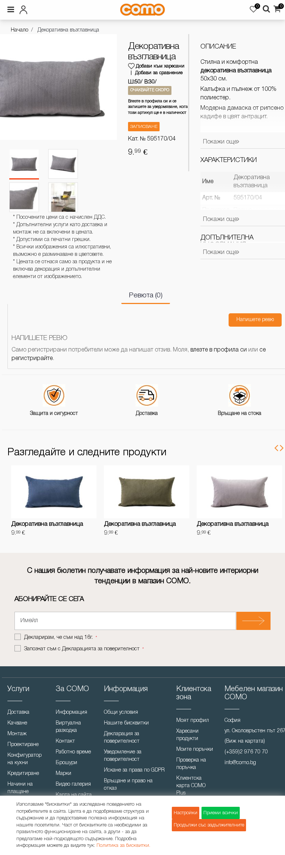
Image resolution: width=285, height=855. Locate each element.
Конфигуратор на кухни (24, 759)
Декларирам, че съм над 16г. (59, 637)
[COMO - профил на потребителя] (50, 8)
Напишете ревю (255, 319)
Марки (63, 773)
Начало (19, 30)
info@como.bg (240, 762)
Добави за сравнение (159, 73)
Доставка (18, 712)
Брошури (66, 762)
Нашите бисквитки (126, 723)
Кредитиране (23, 773)
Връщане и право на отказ (128, 785)
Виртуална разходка (68, 727)
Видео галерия (73, 784)
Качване (17, 723)
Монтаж (17, 734)
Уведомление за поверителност (122, 756)
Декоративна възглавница (47, 524)
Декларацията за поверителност (101, 649)
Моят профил (192, 720)
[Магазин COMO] (142, 9)
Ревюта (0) (146, 295)
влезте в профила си (218, 350)
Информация (71, 712)
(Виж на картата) (245, 741)
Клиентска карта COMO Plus (191, 786)
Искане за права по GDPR (134, 770)
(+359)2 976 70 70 (246, 752)
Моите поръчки (194, 749)
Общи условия (121, 712)
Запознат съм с (82, 649)
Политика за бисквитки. (123, 846)
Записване (143, 127)
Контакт (65, 741)
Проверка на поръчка (191, 764)
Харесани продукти (187, 735)
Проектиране (23, 744)
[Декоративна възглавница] (24, 164)
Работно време (73, 752)
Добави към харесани (160, 66)
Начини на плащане (20, 788)
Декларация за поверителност (122, 738)
